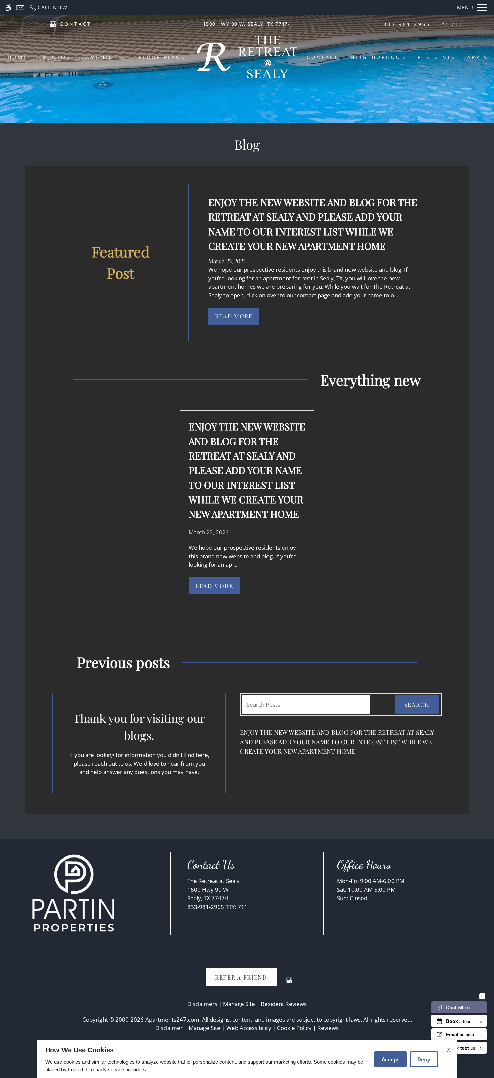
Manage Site (204, 1028)
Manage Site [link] (239, 1004)
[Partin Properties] (74, 892)
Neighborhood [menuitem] (378, 57)
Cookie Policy (294, 1028)
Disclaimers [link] (202, 1004)
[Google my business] (289, 983)
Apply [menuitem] (477, 57)
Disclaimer (169, 1028)
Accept (390, 1059)
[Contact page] (20, 7)
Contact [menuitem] (323, 57)
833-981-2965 (423, 24)
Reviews (328, 1028)
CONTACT (76, 24)
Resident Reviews (284, 1004)
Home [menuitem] (18, 57)
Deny (423, 1059)
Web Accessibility (248, 1028)
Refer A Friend (241, 977)
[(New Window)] (53, 23)
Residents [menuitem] (436, 57)
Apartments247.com (172, 1019)
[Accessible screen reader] (8, 7)
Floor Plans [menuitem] (162, 57)
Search (417, 704)
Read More (234, 316)
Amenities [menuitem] (104, 57)
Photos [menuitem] (56, 57)
